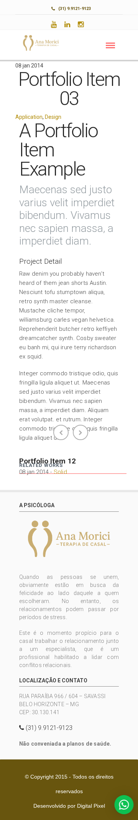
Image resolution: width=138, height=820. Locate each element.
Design (53, 117)
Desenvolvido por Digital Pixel (69, 806)
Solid (60, 471)
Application (29, 117)
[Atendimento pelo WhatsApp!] (122, 804)
